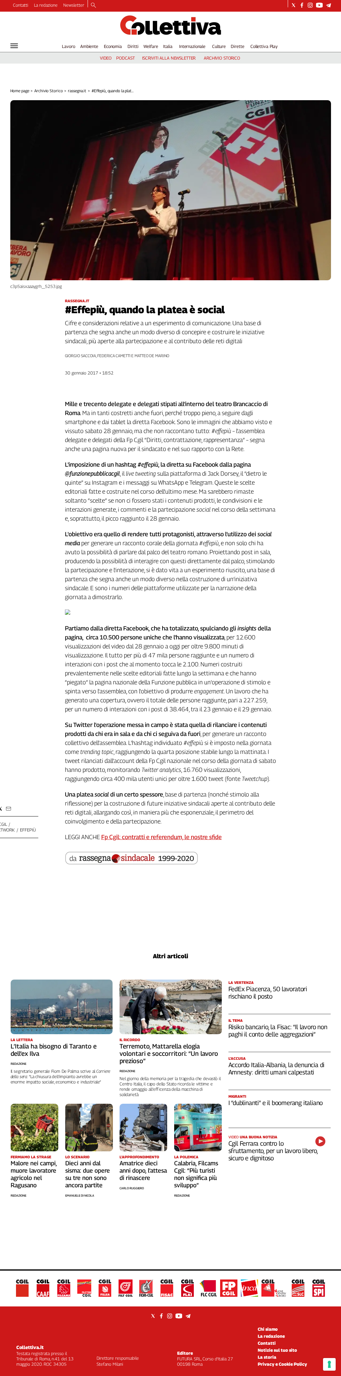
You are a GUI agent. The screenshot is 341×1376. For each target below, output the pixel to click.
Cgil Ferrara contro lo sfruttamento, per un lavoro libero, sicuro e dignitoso (273, 1151)
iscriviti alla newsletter (169, 58)
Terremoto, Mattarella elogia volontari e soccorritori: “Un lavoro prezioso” (169, 1053)
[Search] (93, 6)
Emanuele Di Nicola (79, 1195)
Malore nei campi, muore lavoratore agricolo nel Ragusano (34, 1174)
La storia (267, 1357)
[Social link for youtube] (319, 5)
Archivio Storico (48, 90)
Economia (113, 46)
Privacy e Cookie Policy (282, 1364)
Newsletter (73, 5)
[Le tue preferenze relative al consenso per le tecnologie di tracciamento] (329, 1364)
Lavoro (68, 46)
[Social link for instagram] (310, 5)
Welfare (151, 46)
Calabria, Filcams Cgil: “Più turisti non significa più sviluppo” (196, 1174)
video (106, 58)
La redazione (46, 5)
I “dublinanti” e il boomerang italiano (275, 1102)
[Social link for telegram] (328, 5)
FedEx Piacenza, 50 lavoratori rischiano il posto (267, 992)
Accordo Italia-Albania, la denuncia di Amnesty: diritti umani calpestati (276, 1068)
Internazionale (192, 46)
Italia (167, 46)
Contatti (20, 5)
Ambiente (89, 46)
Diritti (133, 46)
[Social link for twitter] (293, 5)
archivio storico (222, 58)
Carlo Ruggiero (132, 1188)
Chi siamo (268, 1329)
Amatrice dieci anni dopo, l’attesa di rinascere (143, 1170)
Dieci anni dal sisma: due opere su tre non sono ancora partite (87, 1174)
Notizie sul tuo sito (277, 1350)
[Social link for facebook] (301, 5)
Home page (19, 90)
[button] (8, 808)
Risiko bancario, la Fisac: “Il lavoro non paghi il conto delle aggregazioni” (277, 1030)
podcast (125, 58)
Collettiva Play (264, 46)
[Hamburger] (14, 46)
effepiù (27, 829)
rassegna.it (77, 90)
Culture (219, 46)
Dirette (237, 46)
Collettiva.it (30, 1347)
